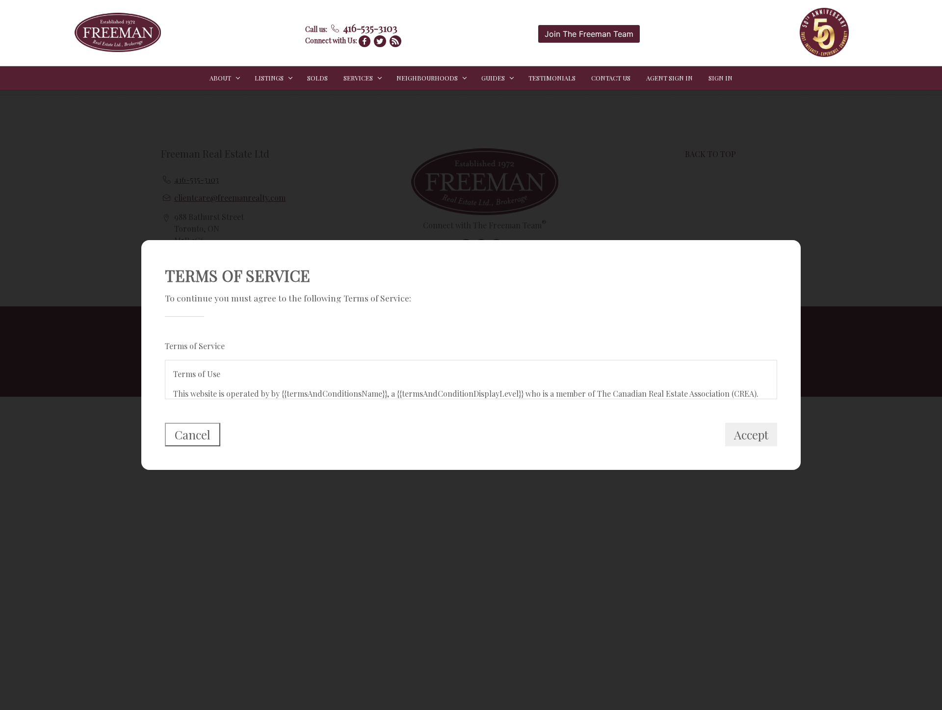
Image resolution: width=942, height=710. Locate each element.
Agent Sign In (669, 78)
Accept (751, 434)
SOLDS (317, 78)
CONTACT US (610, 78)
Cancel (192, 434)
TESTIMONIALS (552, 78)
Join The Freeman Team (589, 34)
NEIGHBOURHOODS (427, 78)
